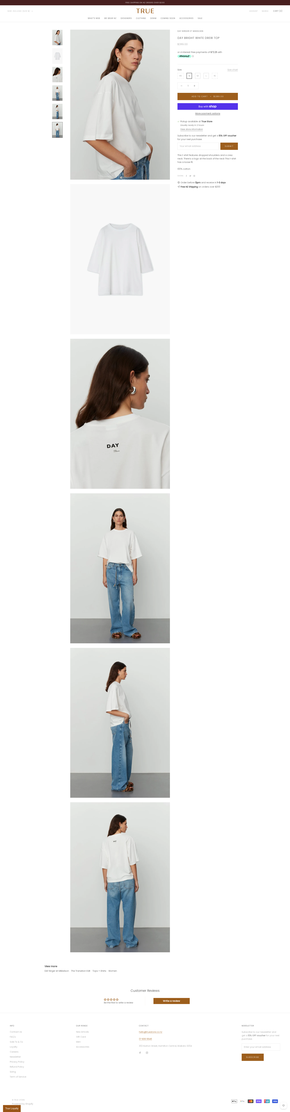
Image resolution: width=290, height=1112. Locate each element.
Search (265, 11)
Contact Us (16, 1031)
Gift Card (81, 1036)
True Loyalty (11, 1108)
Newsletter (15, 1056)
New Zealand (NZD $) (19, 11)
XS (180, 75)
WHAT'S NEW (94, 18)
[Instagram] (147, 1052)
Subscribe (252, 1057)
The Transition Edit (80, 970)
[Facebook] (186, 176)
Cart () (277, 11)
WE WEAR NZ (110, 18)
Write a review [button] (171, 1001)
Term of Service (18, 1076)
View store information (191, 129)
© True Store (18, 1100)
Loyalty (13, 1046)
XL (215, 75)
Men (78, 1041)
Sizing (13, 1071)
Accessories (82, 1046)
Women (112, 970)
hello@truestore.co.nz (150, 1032)
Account (253, 11)
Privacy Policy (17, 1061)
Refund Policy (17, 1066)
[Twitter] (190, 176)
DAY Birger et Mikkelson (57, 970)
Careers (14, 1051)
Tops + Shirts (99, 970)
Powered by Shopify (22, 1103)
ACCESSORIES (186, 18)
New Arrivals (82, 1031)
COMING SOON (168, 18)
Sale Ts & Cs (16, 1041)
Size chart (232, 69)
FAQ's (13, 1036)
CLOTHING (141, 18)
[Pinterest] (194, 176)
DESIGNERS (126, 18)
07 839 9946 (145, 1038)
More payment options (207, 113)
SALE (200, 18)
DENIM (153, 18)
